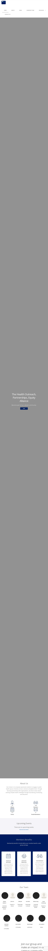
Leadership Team (30, 10)
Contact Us (7, 14)
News (20, 10)
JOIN (24, 408)
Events (13, 10)
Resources (41, 10)
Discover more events (24, 829)
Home (5, 10)
